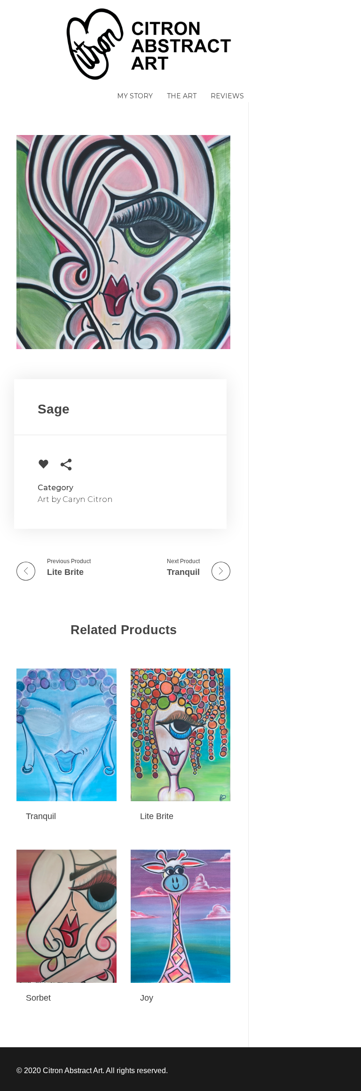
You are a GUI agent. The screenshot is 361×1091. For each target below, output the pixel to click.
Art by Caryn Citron (75, 499)
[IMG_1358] (123, 242)
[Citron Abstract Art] (180, 43)
